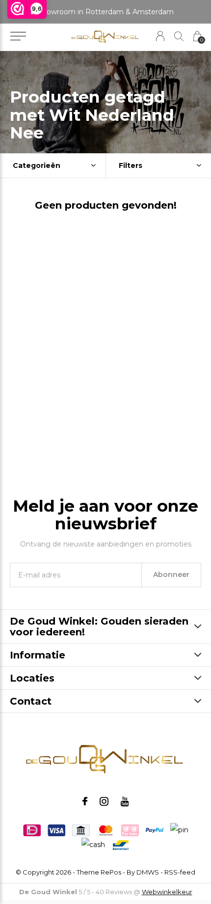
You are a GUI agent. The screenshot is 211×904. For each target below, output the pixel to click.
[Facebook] (84, 801)
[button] (18, 36)
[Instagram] (104, 801)
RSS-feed (179, 872)
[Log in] (160, 36)
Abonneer (171, 574)
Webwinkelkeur (167, 892)
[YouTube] (125, 801)
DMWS (147, 872)
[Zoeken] (179, 36)
